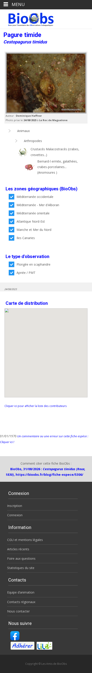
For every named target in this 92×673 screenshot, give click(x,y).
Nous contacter (18, 611)
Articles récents (18, 549)
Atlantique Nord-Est (31, 221)
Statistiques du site (20, 568)
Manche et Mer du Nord (34, 230)
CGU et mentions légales (25, 540)
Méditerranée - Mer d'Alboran (38, 205)
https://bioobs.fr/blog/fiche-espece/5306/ (49, 474)
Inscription (14, 506)
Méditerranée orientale (33, 213)
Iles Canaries (26, 238)
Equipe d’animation (20, 592)
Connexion (15, 515)
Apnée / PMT (26, 272)
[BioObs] (27, 18)
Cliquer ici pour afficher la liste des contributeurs (35, 406)
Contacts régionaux (21, 602)
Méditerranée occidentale (35, 197)
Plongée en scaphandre (33, 264)
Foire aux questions (21, 558)
